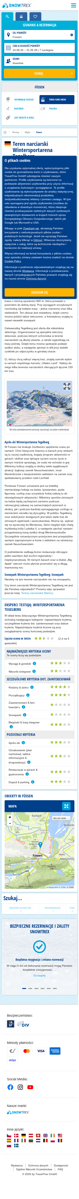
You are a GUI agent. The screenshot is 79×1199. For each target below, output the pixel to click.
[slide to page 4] (42, 988)
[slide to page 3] (36, 988)
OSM (63, 887)
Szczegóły (39, 975)
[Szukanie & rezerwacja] (7, 16)
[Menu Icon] (74, 5)
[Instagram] (20, 1087)
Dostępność (61, 1165)
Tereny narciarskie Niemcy (37, 593)
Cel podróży (19, 33)
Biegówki (19, 108)
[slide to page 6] (55, 988)
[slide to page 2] (30, 988)
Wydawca (28, 270)
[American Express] (55, 1051)
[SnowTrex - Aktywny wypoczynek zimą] (18, 1112)
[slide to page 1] (24, 988)
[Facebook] (10, 1087)
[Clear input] (71, 34)
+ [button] (10, 817)
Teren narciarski (57, 99)
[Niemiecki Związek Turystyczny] (23, 1024)
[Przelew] (12, 1051)
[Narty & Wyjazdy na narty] (17, 5)
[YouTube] (30, 1087)
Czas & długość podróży (26, 46)
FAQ (60, 1169)
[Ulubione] (35, 16)
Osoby (16, 59)
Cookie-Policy (13, 261)
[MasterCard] (26, 1051)
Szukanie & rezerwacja (39, 25)
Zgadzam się (31, 228)
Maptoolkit (53, 887)
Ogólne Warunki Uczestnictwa (34, 1169)
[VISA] (40, 1051)
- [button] (10, 823)
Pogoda (53, 108)
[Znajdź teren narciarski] (21, 16)
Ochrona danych (36, 278)
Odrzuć (38, 240)
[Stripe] (12, 1060)
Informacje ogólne (24, 99)
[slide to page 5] (49, 988)
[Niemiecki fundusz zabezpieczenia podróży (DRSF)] (10, 1024)
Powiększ (66, 806)
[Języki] (9, 1135)
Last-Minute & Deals (24, 117)
